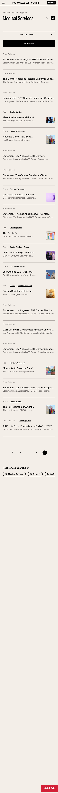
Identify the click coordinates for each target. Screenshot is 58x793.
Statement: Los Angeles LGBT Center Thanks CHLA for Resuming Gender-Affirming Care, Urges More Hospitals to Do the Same (27, 310)
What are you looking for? (15, 13)
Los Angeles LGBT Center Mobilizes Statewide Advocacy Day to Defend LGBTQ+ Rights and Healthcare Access (19, 272)
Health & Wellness (17, 131)
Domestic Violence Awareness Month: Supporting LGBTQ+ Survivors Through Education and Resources (19, 195)
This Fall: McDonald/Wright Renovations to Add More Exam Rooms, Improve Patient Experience (19, 407)
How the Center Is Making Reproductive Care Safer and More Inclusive (19, 137)
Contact (36, 474)
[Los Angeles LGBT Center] (26, 3)
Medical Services (15, 474)
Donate (51, 3)
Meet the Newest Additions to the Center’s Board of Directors (19, 117)
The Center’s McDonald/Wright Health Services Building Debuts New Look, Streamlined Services (19, 233)
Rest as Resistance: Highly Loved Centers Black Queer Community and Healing (18, 291)
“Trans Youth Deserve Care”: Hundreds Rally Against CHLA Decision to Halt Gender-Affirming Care (19, 368)
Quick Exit (49, 788)
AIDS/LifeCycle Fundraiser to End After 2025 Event (27, 426)
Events (26, 247)
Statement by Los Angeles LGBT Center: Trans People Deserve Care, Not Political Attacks (28, 60)
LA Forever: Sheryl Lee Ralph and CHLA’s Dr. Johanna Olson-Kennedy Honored (18, 253)
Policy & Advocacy (17, 189)
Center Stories (16, 112)
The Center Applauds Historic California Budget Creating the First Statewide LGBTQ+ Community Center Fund (29, 79)
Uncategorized (16, 228)
